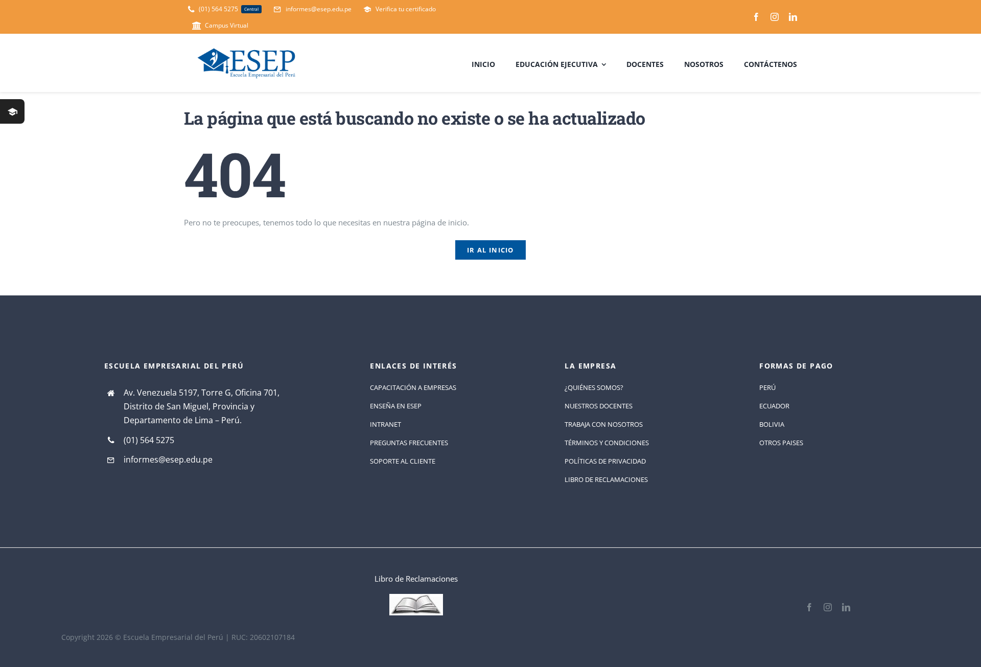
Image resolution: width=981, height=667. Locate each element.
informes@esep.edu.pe (168, 459)
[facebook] (756, 17)
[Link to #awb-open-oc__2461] (12, 111)
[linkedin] (793, 17)
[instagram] (774, 17)
